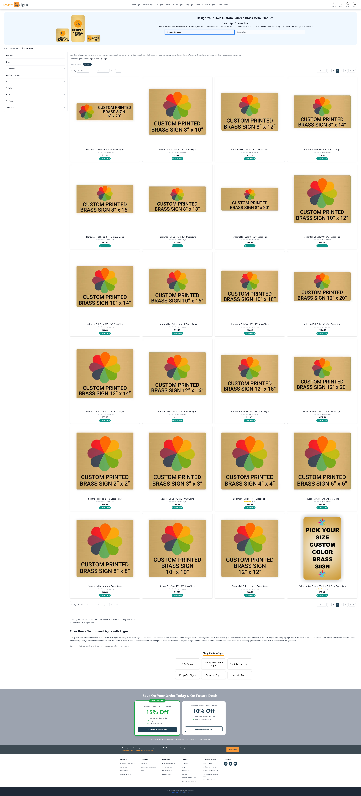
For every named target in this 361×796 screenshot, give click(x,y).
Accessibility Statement (189, 781)
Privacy (187, 792)
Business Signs (148, 5)
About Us (144, 763)
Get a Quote (233, 749)
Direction (93, 71)
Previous (322, 71)
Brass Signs (124, 770)
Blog (142, 770)
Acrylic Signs (239, 675)
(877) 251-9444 (207, 763)
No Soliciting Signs (240, 664)
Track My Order (166, 774)
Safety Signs (189, 5)
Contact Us (185, 770)
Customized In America (148, 767)
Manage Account (167, 770)
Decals (167, 5)
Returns (184, 774)
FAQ (183, 767)
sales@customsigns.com (210, 770)
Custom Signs (136, 5)
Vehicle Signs (210, 5)
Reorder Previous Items (189, 778)
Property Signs (177, 5)
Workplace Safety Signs (213, 664)
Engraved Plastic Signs (127, 763)
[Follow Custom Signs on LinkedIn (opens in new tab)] (230, 764)
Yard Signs (199, 5)
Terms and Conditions (197, 739)
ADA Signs (159, 5)
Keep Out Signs (187, 675)
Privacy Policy (207, 739)
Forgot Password (167, 767)
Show (113, 71)
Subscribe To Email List (203, 729)
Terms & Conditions (177, 792)
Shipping (185, 763)
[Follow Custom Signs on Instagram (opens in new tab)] (235, 764)
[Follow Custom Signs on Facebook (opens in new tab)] (226, 764)
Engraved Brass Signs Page (98, 59)
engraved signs (109, 646)
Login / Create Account (169, 763)
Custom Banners (125, 774)
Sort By (73, 71)
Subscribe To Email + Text (157, 730)
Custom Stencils (222, 5)
